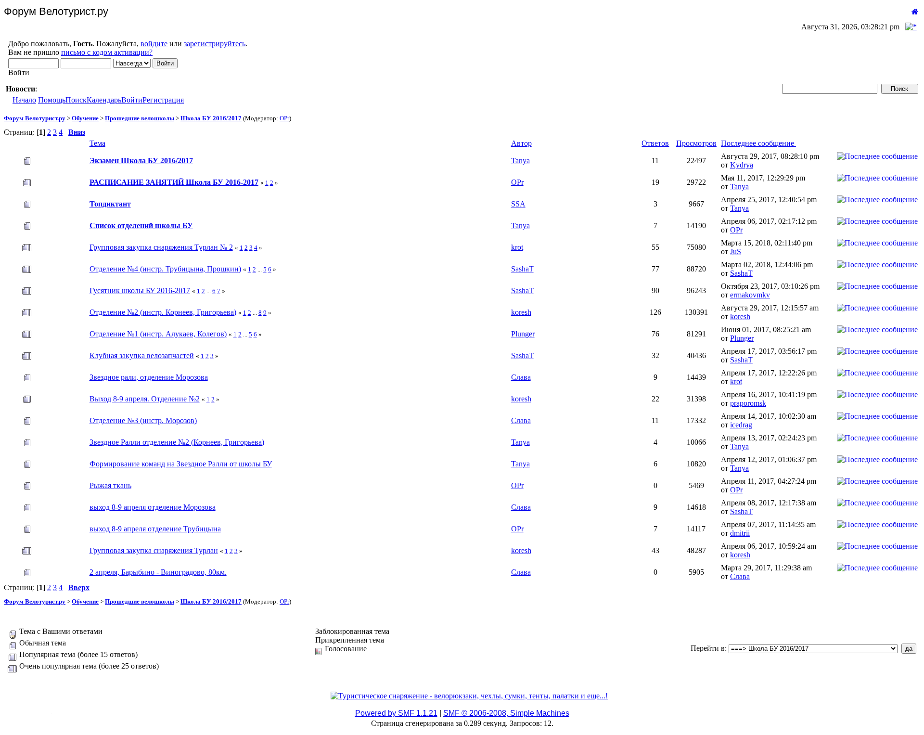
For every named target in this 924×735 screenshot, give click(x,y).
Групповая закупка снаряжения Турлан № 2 (161, 247)
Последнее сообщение (758, 143)
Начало (24, 100)
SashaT (522, 269)
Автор (521, 143)
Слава (521, 377)
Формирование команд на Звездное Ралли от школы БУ (181, 464)
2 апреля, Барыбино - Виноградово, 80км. (158, 572)
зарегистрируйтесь (214, 43)
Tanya (520, 160)
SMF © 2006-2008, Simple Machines (506, 713)
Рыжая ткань (110, 485)
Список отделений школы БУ (141, 225)
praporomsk (748, 403)
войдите (154, 43)
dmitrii (740, 533)
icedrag (741, 425)
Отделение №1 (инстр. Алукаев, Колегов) (158, 334)
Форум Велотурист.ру (34, 118)
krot (517, 247)
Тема (97, 143)
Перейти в (708, 648)
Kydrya (741, 165)
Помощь (51, 100)
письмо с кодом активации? (107, 52)
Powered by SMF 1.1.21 (396, 713)
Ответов (655, 143)
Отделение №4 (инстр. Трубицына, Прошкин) (165, 269)
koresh (521, 312)
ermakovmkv (750, 295)
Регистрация (163, 100)
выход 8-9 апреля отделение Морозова (153, 507)
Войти (131, 100)
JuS (735, 251)
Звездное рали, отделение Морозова (149, 377)
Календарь (104, 100)
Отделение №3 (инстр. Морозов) (143, 420)
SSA (518, 204)
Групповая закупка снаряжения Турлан (154, 550)
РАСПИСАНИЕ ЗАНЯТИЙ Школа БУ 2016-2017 (174, 182)
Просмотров (696, 143)
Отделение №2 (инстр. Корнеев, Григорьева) (163, 312)
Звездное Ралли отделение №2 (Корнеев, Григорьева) (177, 442)
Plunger (523, 334)
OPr (284, 118)
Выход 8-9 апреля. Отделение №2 (145, 399)
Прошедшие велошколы (139, 118)
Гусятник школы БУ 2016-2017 (140, 290)
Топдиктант (110, 204)
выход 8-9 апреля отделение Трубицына (155, 529)
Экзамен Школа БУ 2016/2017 (141, 160)
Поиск (76, 100)
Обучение (85, 118)
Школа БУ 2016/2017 (211, 118)
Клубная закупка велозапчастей (142, 355)
